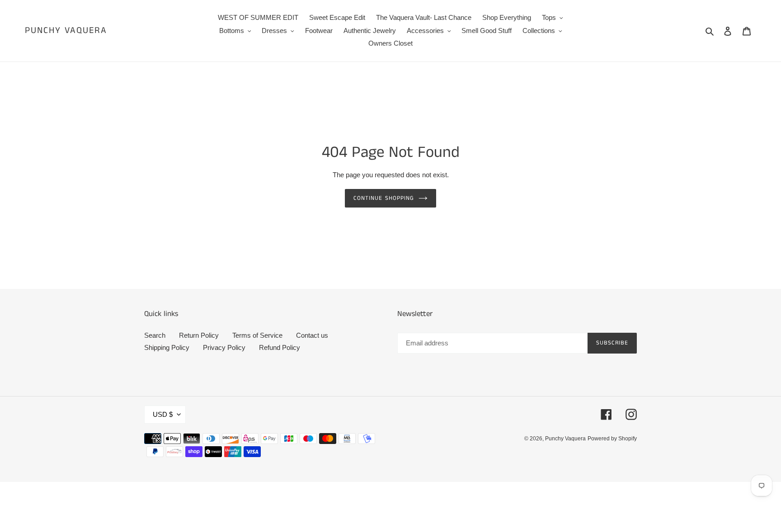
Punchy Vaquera (66, 30)
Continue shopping (383, 198)
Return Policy (199, 335)
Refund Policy (279, 347)
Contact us (312, 335)
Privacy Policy (224, 347)
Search (154, 335)
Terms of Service (257, 335)
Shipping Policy (166, 347)
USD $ (163, 414)
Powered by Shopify (612, 438)
